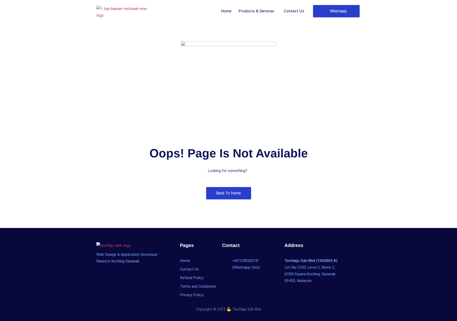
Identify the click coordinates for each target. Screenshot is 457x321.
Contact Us (294, 11)
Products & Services (256, 11)
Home (226, 11)
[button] (257, 11)
